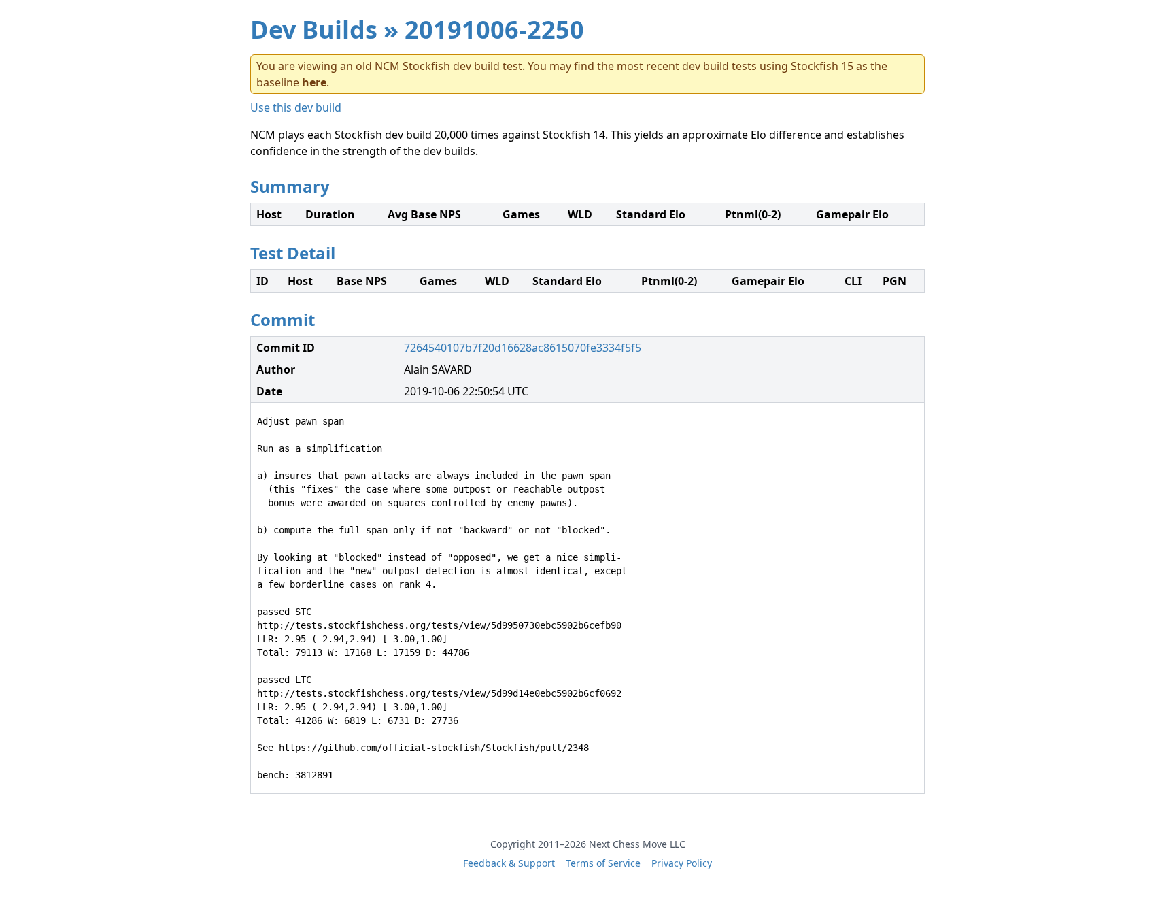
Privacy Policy (681, 863)
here (314, 82)
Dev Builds (313, 29)
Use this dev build (295, 107)
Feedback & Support (509, 863)
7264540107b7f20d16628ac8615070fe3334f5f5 (522, 347)
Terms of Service (603, 863)
